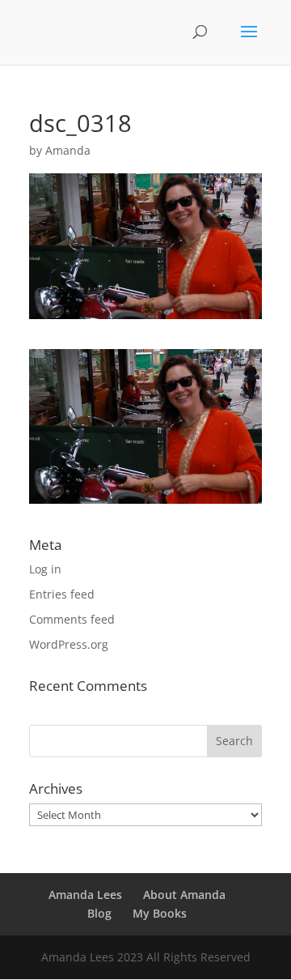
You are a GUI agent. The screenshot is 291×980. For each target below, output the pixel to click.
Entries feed (62, 594)
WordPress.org (68, 644)
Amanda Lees (85, 894)
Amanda (68, 150)
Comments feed (72, 619)
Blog (99, 913)
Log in (45, 569)
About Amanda (184, 894)
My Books (160, 913)
